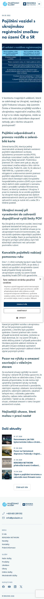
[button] (22, 317)
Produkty (5, 562)
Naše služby (6, 558)
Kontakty (5, 544)
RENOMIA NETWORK (10, 537)
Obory (4, 569)
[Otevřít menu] (39, 4)
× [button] (40, 279)
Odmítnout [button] (22, 311)
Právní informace (8, 548)
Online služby (7, 572)
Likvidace (5, 565)
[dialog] (22, 299)
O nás (4, 534)
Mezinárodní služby (9, 575)
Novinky (5, 541)
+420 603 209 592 (14, 513)
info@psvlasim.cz (14, 518)
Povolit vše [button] (22, 304)
